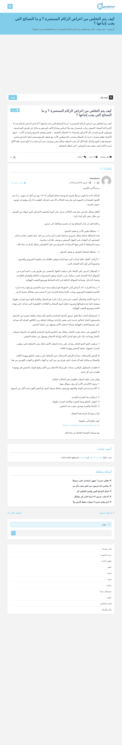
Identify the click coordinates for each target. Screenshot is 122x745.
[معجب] (98, 182)
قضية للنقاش (106, 603)
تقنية (110, 579)
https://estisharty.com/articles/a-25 (81, 425)
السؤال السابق (105, 512)
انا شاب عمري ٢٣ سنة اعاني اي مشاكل (91, 496)
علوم (109, 597)
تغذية (109, 573)
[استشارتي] (106, 6)
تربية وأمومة (106, 554)
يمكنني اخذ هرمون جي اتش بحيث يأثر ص (91, 485)
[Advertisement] (61, 63)
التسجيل (83, 457)
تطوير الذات (106, 560)
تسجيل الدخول (95, 457)
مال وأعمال (107, 609)
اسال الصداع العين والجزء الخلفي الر (93, 491)
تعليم (109, 567)
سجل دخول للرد (16, 182)
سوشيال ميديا (106, 591)
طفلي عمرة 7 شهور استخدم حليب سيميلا (91, 480)
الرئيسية (111, 29)
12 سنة (92, 156)
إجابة (80, 156)
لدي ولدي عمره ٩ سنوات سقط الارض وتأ (91, 501)
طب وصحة (100, 29)
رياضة (109, 585)
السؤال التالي (16, 512)
